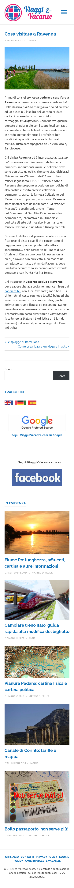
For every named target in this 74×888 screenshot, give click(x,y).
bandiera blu (13, 291)
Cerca (8, 369)
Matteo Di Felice (42, 572)
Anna (32, 40)
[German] (20, 402)
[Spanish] (33, 402)
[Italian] (27, 402)
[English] (8, 402)
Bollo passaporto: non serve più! (36, 828)
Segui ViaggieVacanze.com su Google (37, 435)
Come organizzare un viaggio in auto (42, 346)
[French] (14, 402)
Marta (34, 762)
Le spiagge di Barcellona (22, 342)
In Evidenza (15, 503)
